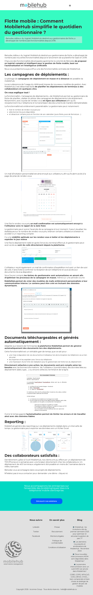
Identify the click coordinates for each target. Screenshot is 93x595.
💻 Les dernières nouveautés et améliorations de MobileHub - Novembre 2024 (79, 546)
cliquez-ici (63, 473)
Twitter (36, 532)
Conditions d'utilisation (57, 547)
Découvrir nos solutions (46, 501)
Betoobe (8, 55)
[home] (33, 5)
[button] (70, 5)
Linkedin (36, 527)
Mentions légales (57, 536)
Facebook (36, 536)
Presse (57, 527)
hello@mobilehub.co (69, 589)
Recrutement (57, 532)
